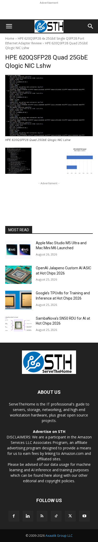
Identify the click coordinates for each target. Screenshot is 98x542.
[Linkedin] (28, 516)
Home (9, 38)
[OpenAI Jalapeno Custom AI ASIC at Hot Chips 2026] (18, 275)
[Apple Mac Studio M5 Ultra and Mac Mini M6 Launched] (18, 250)
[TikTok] (56, 516)
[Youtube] (84, 516)
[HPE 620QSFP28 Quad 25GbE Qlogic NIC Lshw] (49, 105)
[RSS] (42, 516)
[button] (9, 26)
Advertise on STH (49, 431)
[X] (70, 516)
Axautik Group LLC (59, 535)
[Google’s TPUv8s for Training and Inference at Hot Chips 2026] (18, 300)
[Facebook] (14, 516)
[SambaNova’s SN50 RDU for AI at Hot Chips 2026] (18, 325)
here (48, 475)
